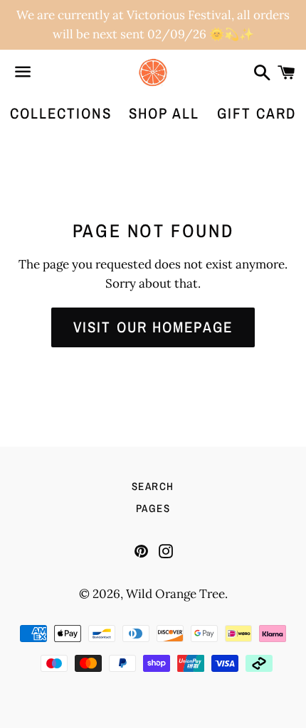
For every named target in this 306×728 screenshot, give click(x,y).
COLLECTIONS (61, 113)
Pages (153, 508)
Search (153, 486)
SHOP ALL (164, 113)
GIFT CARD (257, 113)
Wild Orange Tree (175, 594)
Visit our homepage (153, 327)
